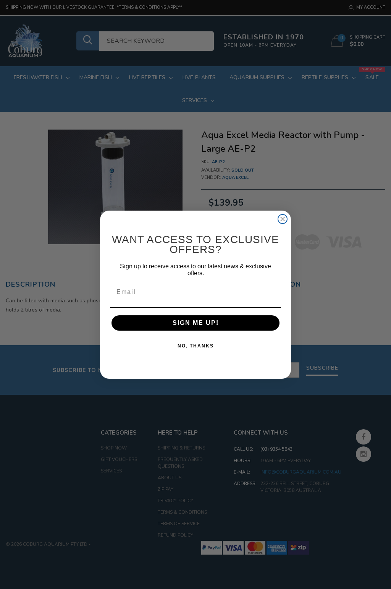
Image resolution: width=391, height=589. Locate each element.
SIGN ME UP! (196, 323)
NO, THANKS (196, 346)
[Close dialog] (282, 219)
